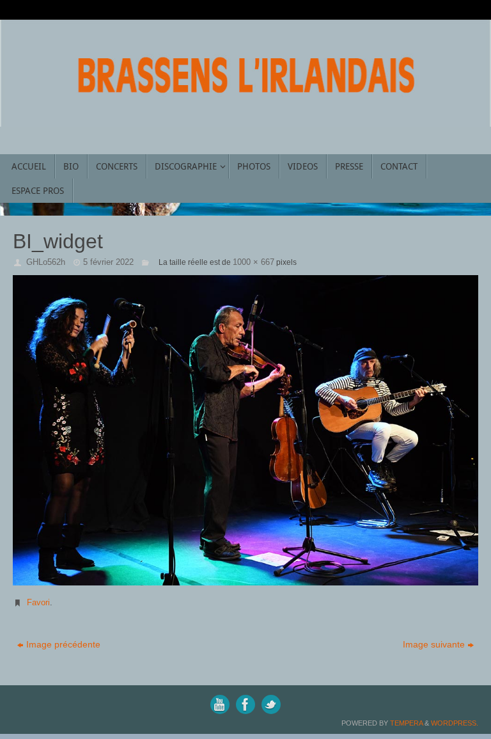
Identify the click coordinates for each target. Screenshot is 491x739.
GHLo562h (45, 262)
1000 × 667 (253, 262)
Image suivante (434, 644)
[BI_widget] (245, 430)
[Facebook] (245, 704)
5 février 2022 (108, 262)
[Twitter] (271, 704)
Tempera (406, 723)
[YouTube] (220, 704)
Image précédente (63, 644)
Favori (38, 602)
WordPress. (454, 723)
